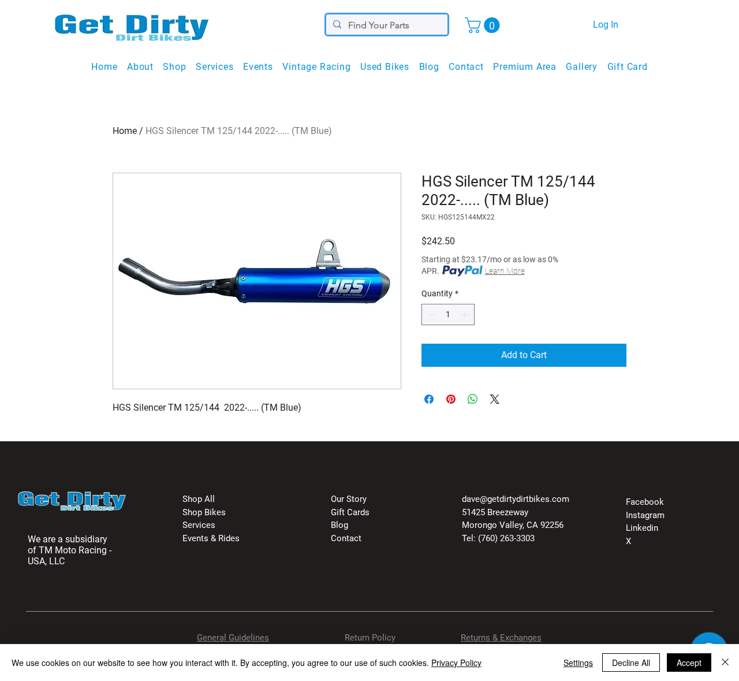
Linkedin (642, 528)
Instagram (645, 515)
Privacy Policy (456, 662)
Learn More (505, 271)
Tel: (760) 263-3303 (498, 538)
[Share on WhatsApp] (473, 399)
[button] (484, 25)
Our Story (349, 499)
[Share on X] (495, 399)
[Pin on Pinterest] (451, 399)
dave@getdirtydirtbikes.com (515, 499)
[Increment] (465, 314)
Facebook (645, 502)
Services (198, 525)
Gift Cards (350, 512)
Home (125, 130)
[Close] (725, 662)
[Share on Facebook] (429, 399)
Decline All (631, 662)
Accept (689, 662)
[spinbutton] (448, 314)
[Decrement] (430, 314)
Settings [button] (578, 662)
